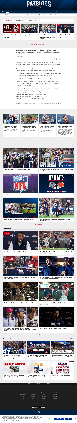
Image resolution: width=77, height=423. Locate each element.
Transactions (33, 396)
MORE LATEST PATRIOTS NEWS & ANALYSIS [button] (38, 44)
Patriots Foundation (22, 396)
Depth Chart (33, 390)
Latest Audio (22, 392)
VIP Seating (43, 394)
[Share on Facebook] (53, 59)
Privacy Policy (10, 421)
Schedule (33, 398)
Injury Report (33, 392)
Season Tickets (43, 392)
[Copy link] (59, 59)
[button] (35, 41)
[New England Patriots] (38, 412)
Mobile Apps (55, 396)
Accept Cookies (68, 418)
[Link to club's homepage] (3, 11)
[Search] (56, 11)
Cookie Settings (49, 418)
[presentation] (73, 41)
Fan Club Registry (54, 390)
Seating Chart (43, 396)
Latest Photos (22, 394)
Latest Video (22, 390)
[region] (38, 419)
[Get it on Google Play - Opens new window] (42, 407)
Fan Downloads (54, 394)
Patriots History (22, 398)
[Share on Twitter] (55, 59)
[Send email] (57, 59)
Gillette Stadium (43, 398)
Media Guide (55, 398)
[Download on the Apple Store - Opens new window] (34, 407)
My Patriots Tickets (43, 390)
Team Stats (33, 394)
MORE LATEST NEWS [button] (38, 224)
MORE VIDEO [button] (38, 334)
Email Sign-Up (55, 392)
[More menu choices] (36, 11)
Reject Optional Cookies (59, 418)
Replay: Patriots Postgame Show (15, 20)
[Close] (75, 419)
